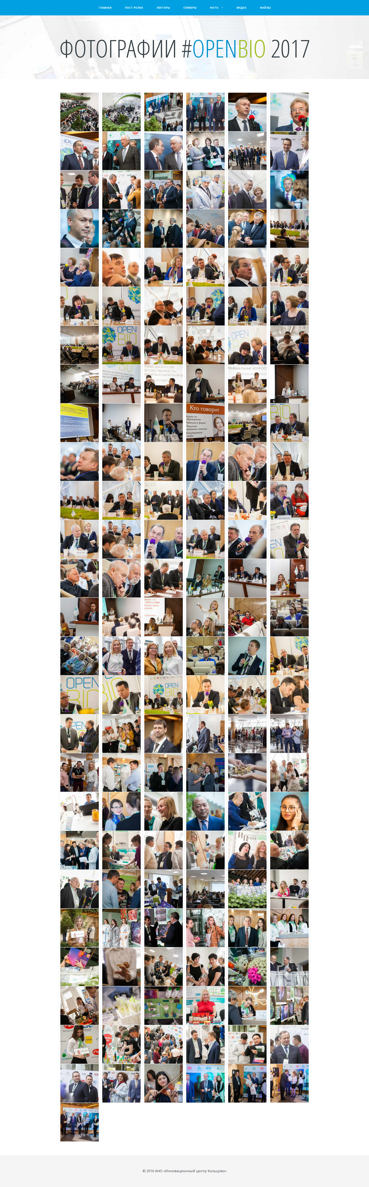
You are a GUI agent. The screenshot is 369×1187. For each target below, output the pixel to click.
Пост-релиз (134, 7)
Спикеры (189, 7)
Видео (241, 7)
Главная (105, 7)
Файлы (265, 7)
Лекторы (163, 7)
